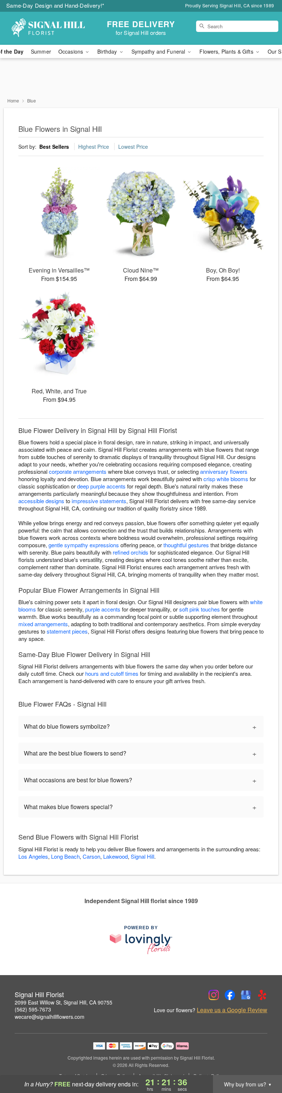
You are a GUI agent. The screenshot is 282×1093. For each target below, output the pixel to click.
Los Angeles (33, 856)
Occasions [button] (71, 51)
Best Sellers (54, 146)
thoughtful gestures (186, 545)
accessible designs (41, 501)
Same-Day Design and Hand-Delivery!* (55, 5)
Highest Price (93, 146)
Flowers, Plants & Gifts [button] (226, 51)
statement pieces (67, 631)
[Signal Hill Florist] (48, 28)
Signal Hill (142, 856)
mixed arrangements (43, 624)
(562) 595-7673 (33, 1009)
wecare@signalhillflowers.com (49, 1016)
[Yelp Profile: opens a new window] (262, 995)
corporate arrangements (77, 471)
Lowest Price (133, 146)
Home (13, 100)
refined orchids (130, 552)
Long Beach (65, 856)
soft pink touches (199, 609)
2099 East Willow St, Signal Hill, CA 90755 (63, 1002)
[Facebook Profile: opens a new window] (230, 995)
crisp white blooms (225, 479)
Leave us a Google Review (232, 1010)
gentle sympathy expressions (83, 545)
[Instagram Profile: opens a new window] (214, 995)
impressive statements (99, 501)
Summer (41, 51)
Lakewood (115, 856)
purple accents (102, 609)
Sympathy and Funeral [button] (159, 51)
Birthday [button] (107, 51)
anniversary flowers (223, 471)
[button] (262, 1062)
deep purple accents (101, 486)
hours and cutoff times (111, 673)
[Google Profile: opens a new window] (246, 995)
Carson (91, 856)
